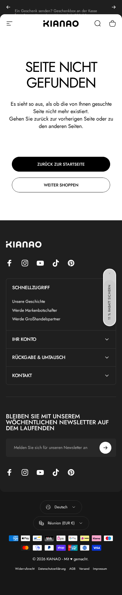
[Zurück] (8, 7)
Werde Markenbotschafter (34, 310)
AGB (72, 568)
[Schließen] (110, 273)
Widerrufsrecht (25, 568)
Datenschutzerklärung (52, 568)
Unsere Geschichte (28, 301)
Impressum (100, 568)
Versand (84, 568)
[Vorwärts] (113, 7)
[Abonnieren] (105, 448)
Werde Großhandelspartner (36, 319)
